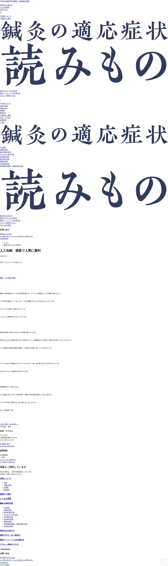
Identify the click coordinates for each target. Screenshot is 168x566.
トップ (6, 242)
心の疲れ (3, 147)
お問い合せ (4, 10)
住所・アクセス (5, 118)
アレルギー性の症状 (7, 154)
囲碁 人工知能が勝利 (8, 278)
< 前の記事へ (4, 424)
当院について (5, 478)
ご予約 (2, 122)
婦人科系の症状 (5, 152)
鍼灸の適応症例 (6, 503)
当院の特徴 (4, 106)
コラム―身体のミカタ (8, 96)
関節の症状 (4, 161)
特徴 (5, 483)
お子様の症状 (4, 164)
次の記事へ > (13, 424)
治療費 (2, 110)
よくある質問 (4, 7)
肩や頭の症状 (4, 159)
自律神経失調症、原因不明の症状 (11, 166)
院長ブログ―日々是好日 (8, 91)
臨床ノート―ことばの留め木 (10, 93)
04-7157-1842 (7, 234)
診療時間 (3, 120)
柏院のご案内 (5, 494)
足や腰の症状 (4, 157)
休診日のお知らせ (6, 5)
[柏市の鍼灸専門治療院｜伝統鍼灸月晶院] (15, 1)
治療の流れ (4, 108)
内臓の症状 (4, 150)
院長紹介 (3, 113)
